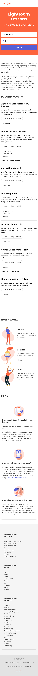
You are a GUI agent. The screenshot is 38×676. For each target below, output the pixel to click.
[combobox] (19, 34)
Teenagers (7, 585)
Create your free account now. (17, 478)
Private (6, 572)
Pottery (6, 627)
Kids (5, 583)
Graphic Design (9, 639)
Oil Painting (7, 625)
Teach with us (19, 671)
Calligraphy (8, 620)
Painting (6, 608)
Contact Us (7, 662)
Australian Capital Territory (13, 541)
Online (6, 577)
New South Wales (10, 544)
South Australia (9, 550)
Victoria (6, 554)
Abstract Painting (10, 633)
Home (6, 581)
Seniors (6, 589)
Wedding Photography (12, 631)
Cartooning (8, 646)
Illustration (7, 637)
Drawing (6, 622)
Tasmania (7, 552)
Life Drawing (8, 618)
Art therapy (7, 641)
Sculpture (7, 605)
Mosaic (6, 644)
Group (6, 575)
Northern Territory (10, 546)
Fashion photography (11, 612)
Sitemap (19, 664)
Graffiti (6, 614)
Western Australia (10, 556)
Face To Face (8, 579)
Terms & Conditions (28, 662)
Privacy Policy (16, 662)
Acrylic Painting (9, 616)
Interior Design (9, 629)
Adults (6, 587)
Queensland (8, 548)
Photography (8, 635)
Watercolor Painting (10, 610)
